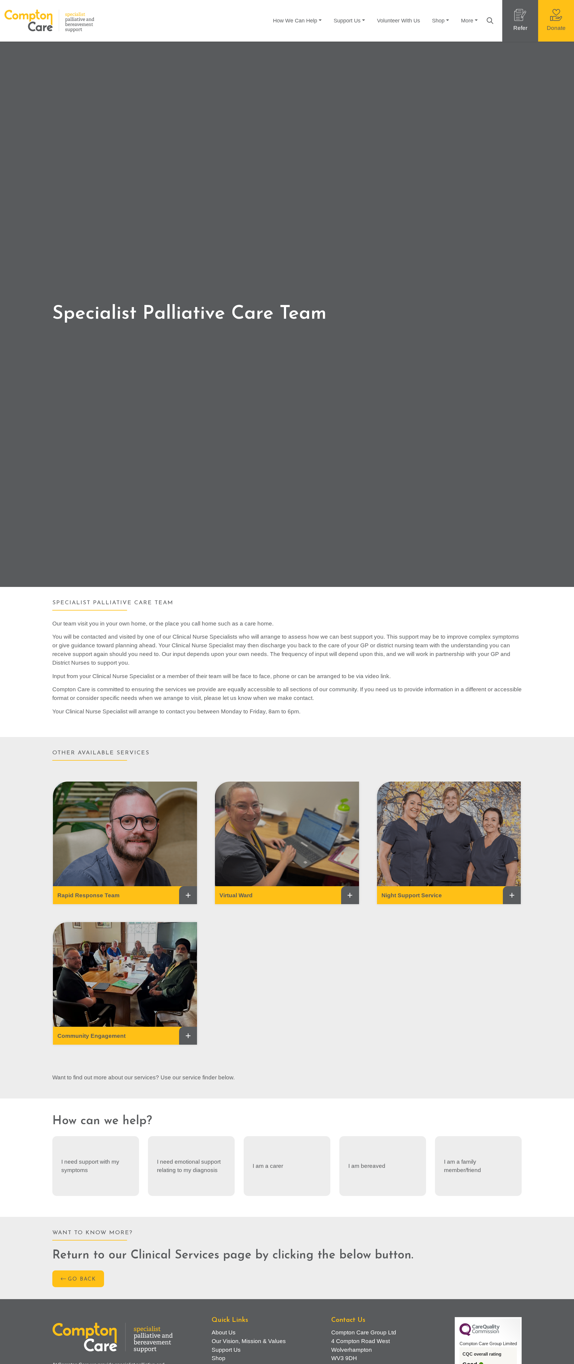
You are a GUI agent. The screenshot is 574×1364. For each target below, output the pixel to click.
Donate (556, 28)
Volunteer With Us (398, 21)
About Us (224, 1332)
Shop (438, 21)
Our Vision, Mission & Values (249, 1341)
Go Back (82, 1279)
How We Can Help (295, 21)
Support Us (347, 21)
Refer (520, 28)
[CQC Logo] (479, 1334)
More (467, 21)
